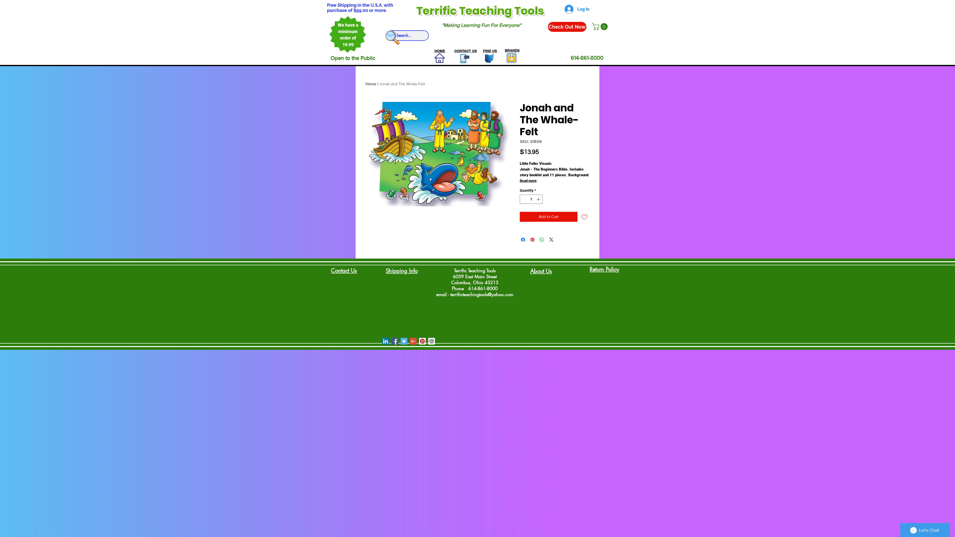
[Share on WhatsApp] (542, 240)
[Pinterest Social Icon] (422, 341)
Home (371, 84)
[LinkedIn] (385, 341)
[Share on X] (551, 240)
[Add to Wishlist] (584, 217)
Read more (528, 181)
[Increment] (539, 199)
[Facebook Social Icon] (394, 341)
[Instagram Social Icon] (431, 341)
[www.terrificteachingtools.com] (464, 58)
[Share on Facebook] (523, 240)
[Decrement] (524, 199)
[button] (600, 26)
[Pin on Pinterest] (532, 240)
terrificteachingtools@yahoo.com (481, 294)
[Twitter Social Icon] (404, 341)
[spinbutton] (531, 199)
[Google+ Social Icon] (413, 341)
